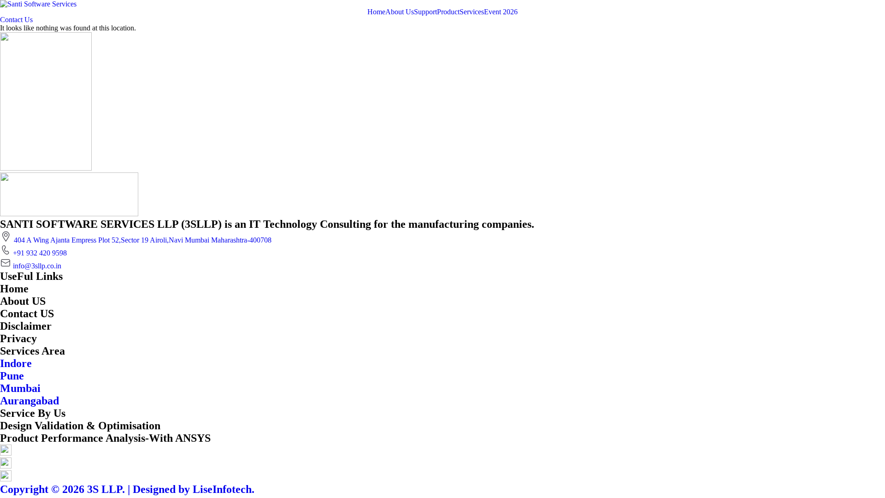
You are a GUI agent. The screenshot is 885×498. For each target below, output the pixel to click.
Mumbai (20, 388)
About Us (399, 12)
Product (448, 12)
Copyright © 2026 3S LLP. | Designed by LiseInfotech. (127, 489)
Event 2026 (501, 12)
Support (425, 12)
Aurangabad (29, 401)
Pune (12, 376)
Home (376, 12)
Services (472, 12)
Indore (16, 363)
